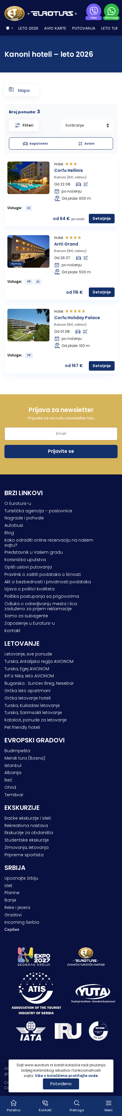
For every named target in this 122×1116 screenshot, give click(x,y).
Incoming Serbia (21, 922)
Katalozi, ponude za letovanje (35, 720)
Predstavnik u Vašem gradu (33, 552)
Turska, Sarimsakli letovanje (33, 713)
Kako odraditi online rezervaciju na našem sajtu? (48, 542)
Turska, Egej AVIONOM (26, 669)
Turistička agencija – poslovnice (38, 511)
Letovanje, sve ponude (28, 654)
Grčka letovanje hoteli (27, 698)
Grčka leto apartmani (27, 691)
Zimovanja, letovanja (26, 847)
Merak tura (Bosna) (24, 758)
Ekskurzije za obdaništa (28, 833)
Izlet (8, 886)
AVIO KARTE (55, 28)
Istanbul (12, 765)
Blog (9, 533)
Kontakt (12, 631)
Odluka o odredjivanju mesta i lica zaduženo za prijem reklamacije (40, 606)
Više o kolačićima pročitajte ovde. (67, 1075)
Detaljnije (102, 218)
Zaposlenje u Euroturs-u (29, 623)
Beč (8, 780)
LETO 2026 (28, 28)
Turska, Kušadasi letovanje (32, 705)
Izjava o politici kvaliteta (29, 589)
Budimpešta (17, 751)
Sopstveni (38, 143)
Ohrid (10, 787)
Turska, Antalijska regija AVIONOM (38, 661)
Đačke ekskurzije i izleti (27, 818)
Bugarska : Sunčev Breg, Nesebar (39, 683)
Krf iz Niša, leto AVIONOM (29, 676)
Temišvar (13, 795)
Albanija (12, 773)
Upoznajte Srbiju (21, 878)
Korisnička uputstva (25, 560)
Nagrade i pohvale (24, 518)
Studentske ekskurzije (26, 840)
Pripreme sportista (24, 855)
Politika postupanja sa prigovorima (41, 596)
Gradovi (13, 915)
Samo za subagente (26, 616)
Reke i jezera (17, 907)
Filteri (28, 125)
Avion (89, 143)
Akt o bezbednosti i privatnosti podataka (47, 582)
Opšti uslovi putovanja (28, 567)
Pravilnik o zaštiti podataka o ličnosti (42, 574)
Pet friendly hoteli (22, 727)
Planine (12, 893)
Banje (10, 900)
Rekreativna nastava (26, 825)
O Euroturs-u (17, 503)
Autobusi (13, 525)
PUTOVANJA (83, 28)
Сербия (11, 929)
